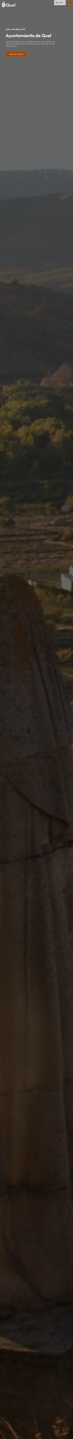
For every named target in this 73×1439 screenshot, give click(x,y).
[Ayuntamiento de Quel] (8, 4)
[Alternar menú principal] (69, 4)
